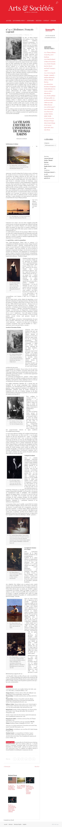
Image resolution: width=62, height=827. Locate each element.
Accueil (8, 20)
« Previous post (7, 766)
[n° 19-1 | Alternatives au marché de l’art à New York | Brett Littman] (12, 800)
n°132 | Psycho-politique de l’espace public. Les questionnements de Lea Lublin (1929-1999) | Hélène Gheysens (49, 100)
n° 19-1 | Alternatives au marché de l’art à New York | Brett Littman (12, 808)
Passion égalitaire (19, 34)
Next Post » (37, 766)
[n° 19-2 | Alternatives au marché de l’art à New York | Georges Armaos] (30, 780)
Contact (46, 20)
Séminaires (30, 20)
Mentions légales (17, 824)
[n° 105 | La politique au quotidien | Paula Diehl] (12, 780)
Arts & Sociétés (31, 8)
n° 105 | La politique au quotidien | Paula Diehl (11, 787)
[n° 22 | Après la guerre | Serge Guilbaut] (21, 780)
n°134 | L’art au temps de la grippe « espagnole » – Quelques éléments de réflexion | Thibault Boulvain (49, 77)
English (53, 20)
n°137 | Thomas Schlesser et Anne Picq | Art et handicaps (50, 55)
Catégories (46, 143)
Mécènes (39, 20)
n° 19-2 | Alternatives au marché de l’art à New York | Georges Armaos (30, 789)
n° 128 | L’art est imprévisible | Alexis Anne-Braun (48, 128)
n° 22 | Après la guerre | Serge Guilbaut (21, 787)
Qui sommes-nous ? (19, 20)
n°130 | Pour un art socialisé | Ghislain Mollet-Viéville (48, 114)
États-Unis (27, 34)
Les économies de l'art (11, 34)
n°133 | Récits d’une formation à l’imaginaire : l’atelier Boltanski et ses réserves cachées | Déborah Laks (50, 89)
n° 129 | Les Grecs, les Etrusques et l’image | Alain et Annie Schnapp (49, 121)
